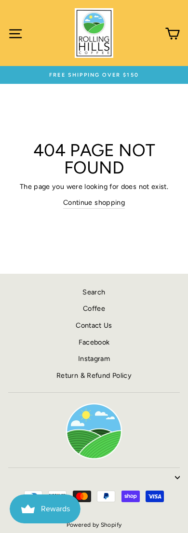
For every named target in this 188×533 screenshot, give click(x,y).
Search (93, 292)
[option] (94, 75)
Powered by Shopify (94, 524)
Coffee (94, 308)
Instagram (94, 358)
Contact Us (94, 325)
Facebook (94, 342)
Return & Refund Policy (94, 375)
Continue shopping (94, 202)
